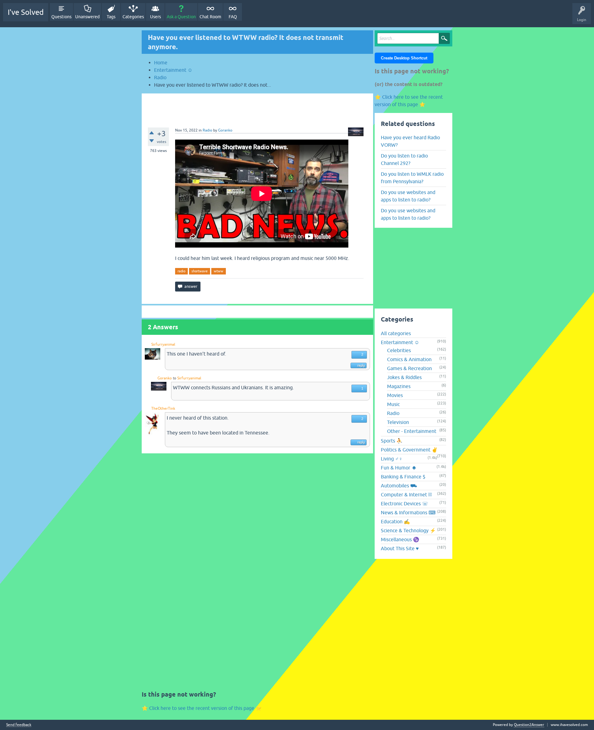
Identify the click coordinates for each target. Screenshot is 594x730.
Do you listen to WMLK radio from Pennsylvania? (412, 177)
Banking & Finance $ (403, 476)
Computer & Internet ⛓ (406, 494)
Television (398, 422)
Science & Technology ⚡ (408, 530)
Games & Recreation (409, 368)
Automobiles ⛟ (399, 485)
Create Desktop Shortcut (404, 58)
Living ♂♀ (391, 458)
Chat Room (210, 16)
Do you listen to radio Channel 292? (404, 159)
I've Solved (26, 12)
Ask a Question (181, 16)
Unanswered (87, 16)
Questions (61, 16)
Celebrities (399, 350)
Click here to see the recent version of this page (201, 708)
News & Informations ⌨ (408, 512)
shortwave (200, 271)
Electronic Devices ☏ (404, 503)
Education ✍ (395, 521)
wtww (218, 271)
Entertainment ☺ (400, 342)
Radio (207, 130)
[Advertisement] (257, 107)
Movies (395, 395)
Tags (111, 16)
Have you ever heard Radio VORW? (410, 141)
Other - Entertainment (411, 431)
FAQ (233, 16)
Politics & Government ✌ (409, 449)
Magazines (399, 386)
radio (181, 271)
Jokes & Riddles (404, 377)
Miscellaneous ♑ (400, 539)
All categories (396, 333)
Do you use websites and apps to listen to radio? (408, 195)
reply (361, 365)
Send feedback (18, 725)
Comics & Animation (409, 359)
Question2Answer (529, 725)
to (174, 378)
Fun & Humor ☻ (399, 467)
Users (155, 16)
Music (393, 404)
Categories (133, 16)
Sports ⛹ (391, 440)
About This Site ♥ (400, 548)
